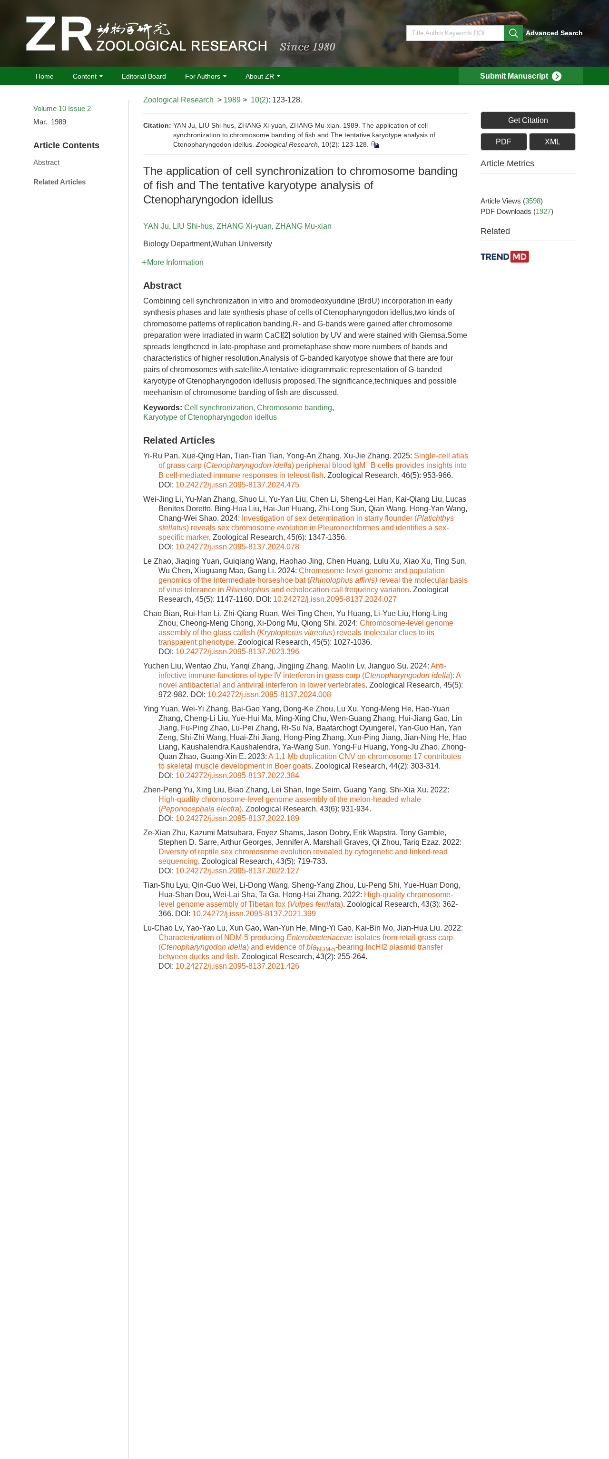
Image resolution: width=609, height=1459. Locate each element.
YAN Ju (156, 226)
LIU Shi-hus (193, 226)
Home (45, 76)
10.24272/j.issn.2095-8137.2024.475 (237, 485)
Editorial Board (144, 76)
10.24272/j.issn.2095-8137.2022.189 (237, 818)
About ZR (260, 76)
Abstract (46, 162)
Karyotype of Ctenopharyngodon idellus (210, 417)
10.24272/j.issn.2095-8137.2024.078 (237, 547)
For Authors (202, 76)
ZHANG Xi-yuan (244, 226)
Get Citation (528, 120)
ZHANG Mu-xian (303, 226)
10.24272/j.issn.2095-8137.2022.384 (237, 775)
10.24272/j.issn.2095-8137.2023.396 (237, 652)
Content (85, 76)
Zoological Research (178, 100)
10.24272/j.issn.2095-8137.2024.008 (269, 694)
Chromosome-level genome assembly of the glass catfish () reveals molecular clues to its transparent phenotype (305, 632)
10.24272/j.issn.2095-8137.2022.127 (237, 871)
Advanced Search (554, 33)
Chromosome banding (294, 408)
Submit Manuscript (514, 76)
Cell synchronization (218, 408)
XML (552, 142)
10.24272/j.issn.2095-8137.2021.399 (254, 914)
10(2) (259, 100)
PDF (503, 142)
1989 (232, 100)
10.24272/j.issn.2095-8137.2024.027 (335, 599)
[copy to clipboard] (375, 144)
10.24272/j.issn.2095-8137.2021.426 (237, 966)
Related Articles (59, 182)
